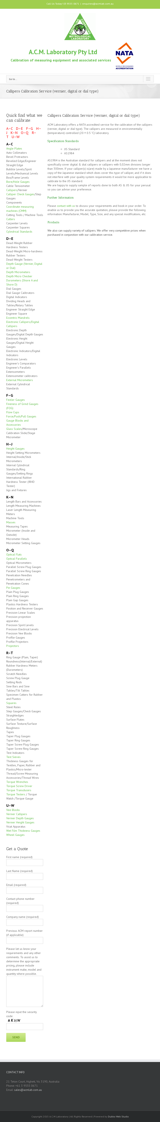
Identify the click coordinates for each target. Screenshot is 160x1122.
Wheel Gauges (15, 835)
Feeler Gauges (15, 400)
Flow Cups (12, 412)
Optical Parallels (16, 558)
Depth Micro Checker (19, 276)
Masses (10, 522)
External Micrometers (19, 380)
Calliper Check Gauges (20, 194)
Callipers (11, 190)
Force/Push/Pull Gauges (21, 416)
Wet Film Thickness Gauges (23, 831)
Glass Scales (14, 429)
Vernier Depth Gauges (20, 818)
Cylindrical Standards (19, 231)
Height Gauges (15, 448)
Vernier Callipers (16, 814)
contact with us (66, 206)
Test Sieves (13, 757)
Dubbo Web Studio (118, 1116)
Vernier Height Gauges (20, 822)
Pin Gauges (13, 588)
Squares (11, 703)
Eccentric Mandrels (18, 318)
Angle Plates (14, 148)
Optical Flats (14, 554)
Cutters (10, 219)
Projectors (12, 646)
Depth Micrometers (18, 272)
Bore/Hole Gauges (18, 182)
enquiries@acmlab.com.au (98, 3)
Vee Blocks (13, 810)
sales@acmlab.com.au (28, 1090)
